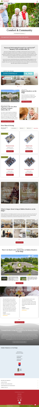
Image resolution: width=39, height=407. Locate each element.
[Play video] (19, 265)
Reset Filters (36, 128)
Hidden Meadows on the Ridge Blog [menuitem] (8, 385)
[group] (19, 77)
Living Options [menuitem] (4, 382)
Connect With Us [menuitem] (4, 387)
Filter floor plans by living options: (4, 128)
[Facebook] (19, 403)
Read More (5, 200)
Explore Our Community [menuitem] (6, 380)
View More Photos (19, 242)
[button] (3, 77)
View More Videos (19, 283)
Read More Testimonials (19, 322)
